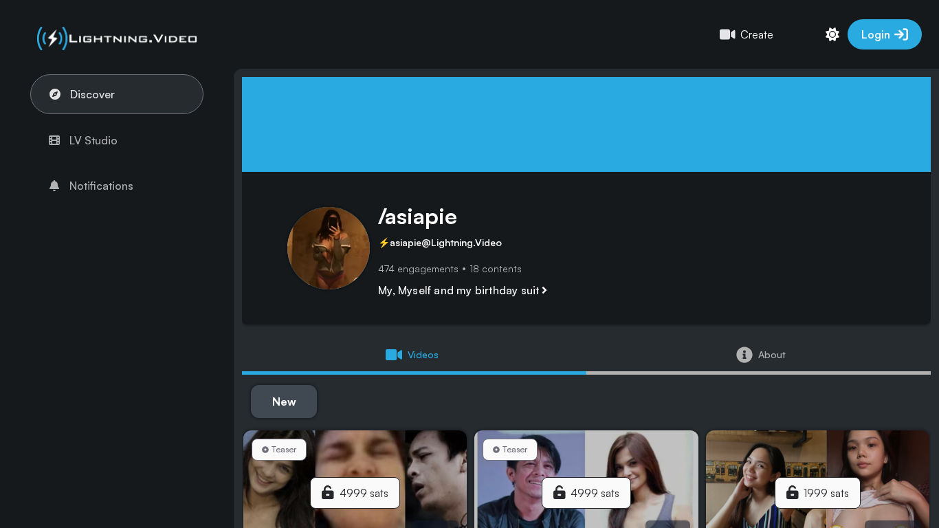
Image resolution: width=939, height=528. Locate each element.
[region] (469, 264)
